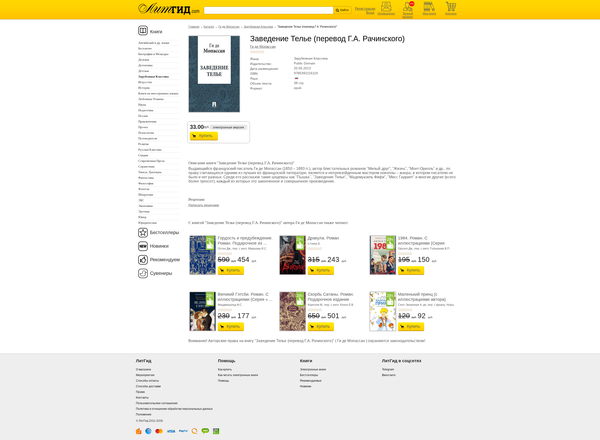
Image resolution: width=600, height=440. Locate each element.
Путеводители (147, 138)
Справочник (146, 166)
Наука (142, 104)
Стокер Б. (314, 243)
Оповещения (386, 13)
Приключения (147, 121)
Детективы (145, 65)
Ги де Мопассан (229, 26)
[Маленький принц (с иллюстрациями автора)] (382, 311)
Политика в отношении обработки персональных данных (174, 408)
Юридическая (147, 222)
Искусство (145, 82)
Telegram (388, 369)
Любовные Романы (151, 99)
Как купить (225, 369)
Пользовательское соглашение (157, 403)
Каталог (209, 26)
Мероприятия (145, 375)
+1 (251, 51)
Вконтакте (389, 375)
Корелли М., (316, 304)
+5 (262, 51)
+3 (257, 51)
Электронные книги (313, 369)
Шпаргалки (145, 194)
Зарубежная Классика (258, 26)
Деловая (143, 59)
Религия (143, 144)
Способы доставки (148, 386)
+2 (254, 51)
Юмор (142, 217)
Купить (205, 135)
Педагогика (145, 110)
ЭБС (141, 200)
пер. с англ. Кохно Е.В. (339, 304)
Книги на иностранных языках (158, 93)
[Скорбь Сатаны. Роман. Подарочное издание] (291, 311)
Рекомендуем (165, 259)
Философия (145, 183)
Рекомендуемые (311, 380)
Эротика (144, 211)
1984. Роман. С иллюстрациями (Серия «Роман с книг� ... (421, 243)
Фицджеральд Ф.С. (230, 304)
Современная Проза (151, 161)
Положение (143, 414)
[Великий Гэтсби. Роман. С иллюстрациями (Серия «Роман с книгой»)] (201, 311)
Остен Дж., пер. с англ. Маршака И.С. (242, 248)
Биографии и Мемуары (153, 54)
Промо (140, 392)
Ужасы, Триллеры (149, 172)
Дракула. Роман (323, 238)
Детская (143, 71)
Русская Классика (149, 149)
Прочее (143, 127)
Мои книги (429, 13)
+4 (260, 51)
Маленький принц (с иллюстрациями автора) (422, 297)
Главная (193, 26)
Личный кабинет (407, 15)
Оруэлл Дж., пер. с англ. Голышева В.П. (424, 248)
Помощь (223, 380)
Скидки (143, 155)
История (144, 87)
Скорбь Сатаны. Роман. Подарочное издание (331, 297)
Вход (370, 13)
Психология (146, 132)
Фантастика (146, 177)
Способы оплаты (147, 380)
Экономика (145, 206)
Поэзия (143, 116)
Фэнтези (143, 189)
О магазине (143, 369)
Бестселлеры (164, 232)
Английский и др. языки (153, 43)
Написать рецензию (203, 205)
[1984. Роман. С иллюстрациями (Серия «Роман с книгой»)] (382, 255)
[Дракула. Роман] (291, 255)
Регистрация (365, 9)
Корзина (451, 13)
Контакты (142, 397)
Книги (156, 31)
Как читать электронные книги (238, 375)
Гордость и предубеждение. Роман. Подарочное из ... (245, 241)
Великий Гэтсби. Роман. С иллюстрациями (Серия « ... (245, 297)
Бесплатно (145, 48)
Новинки (159, 246)
